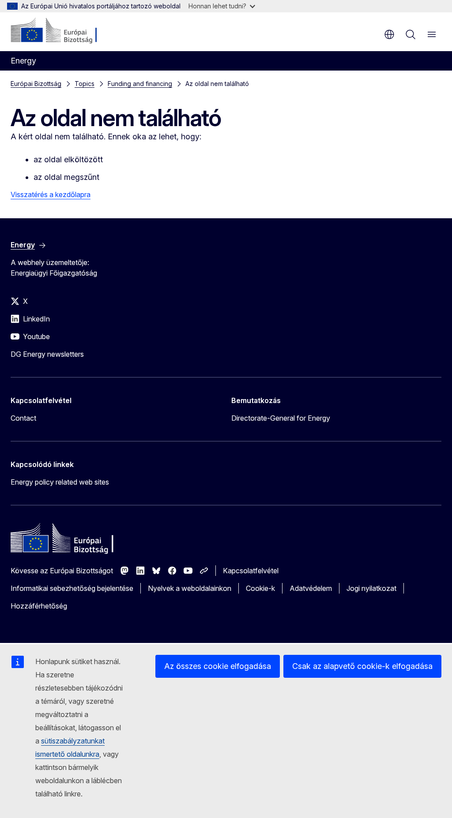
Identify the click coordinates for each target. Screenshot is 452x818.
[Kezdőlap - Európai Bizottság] (64, 31)
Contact (23, 418)
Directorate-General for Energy (280, 418)
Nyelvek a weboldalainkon (189, 588)
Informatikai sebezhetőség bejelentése (72, 588)
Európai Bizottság (36, 83)
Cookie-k (260, 588)
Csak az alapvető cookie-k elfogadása (362, 666)
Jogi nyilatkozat (371, 588)
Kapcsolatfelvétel (251, 570)
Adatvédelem (311, 588)
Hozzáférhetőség (39, 605)
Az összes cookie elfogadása (217, 666)
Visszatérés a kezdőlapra (50, 194)
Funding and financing (140, 83)
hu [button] (389, 34)
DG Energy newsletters (47, 354)
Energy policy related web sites (60, 482)
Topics (84, 83)
